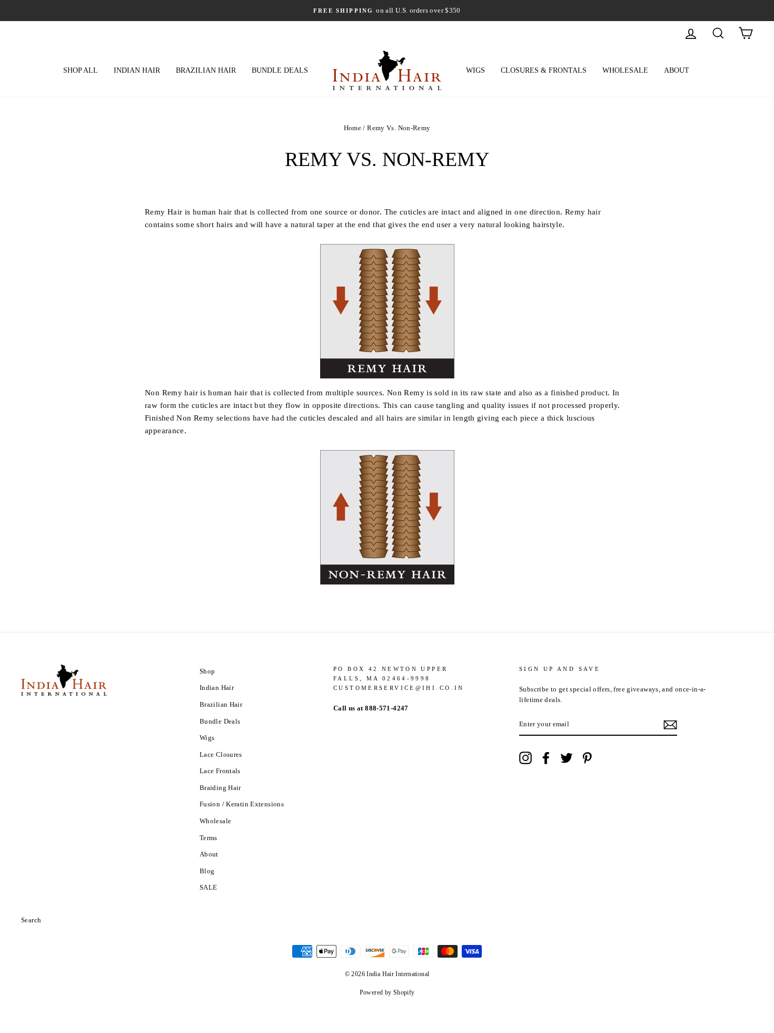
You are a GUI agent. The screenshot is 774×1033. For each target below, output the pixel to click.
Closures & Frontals (544, 70)
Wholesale (625, 70)
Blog (207, 871)
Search (31, 920)
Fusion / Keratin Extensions (242, 804)
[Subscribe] (670, 725)
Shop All (80, 70)
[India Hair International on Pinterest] (587, 758)
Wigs (475, 70)
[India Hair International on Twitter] (566, 758)
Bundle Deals (280, 70)
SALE (208, 887)
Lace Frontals (220, 771)
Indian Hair (137, 70)
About (676, 70)
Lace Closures (221, 754)
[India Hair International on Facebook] (546, 758)
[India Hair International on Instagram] (525, 758)
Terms (208, 838)
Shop (207, 671)
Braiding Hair (220, 788)
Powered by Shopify (387, 992)
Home (353, 128)
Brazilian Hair (206, 70)
